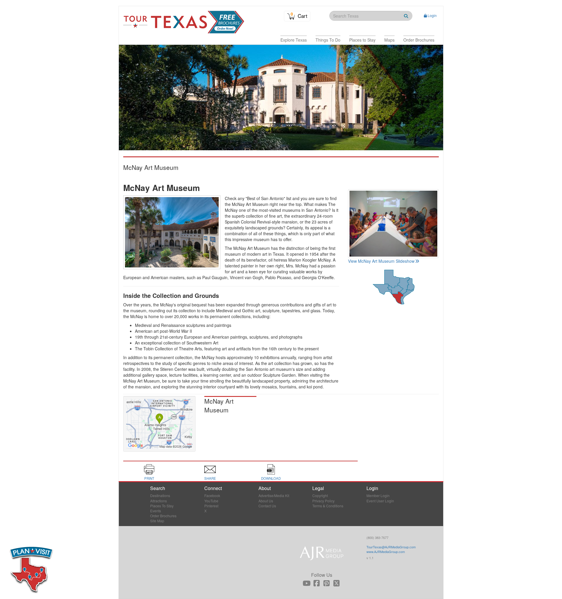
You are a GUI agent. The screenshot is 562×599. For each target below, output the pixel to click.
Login (432, 15)
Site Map (157, 520)
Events (155, 510)
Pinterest (211, 505)
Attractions (158, 500)
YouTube (211, 500)
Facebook (212, 495)
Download (271, 478)
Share (210, 478)
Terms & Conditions (327, 505)
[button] (293, 39)
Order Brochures (163, 515)
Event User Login (380, 500)
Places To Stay (162, 505)
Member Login (378, 495)
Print (149, 478)
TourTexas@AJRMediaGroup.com (391, 547)
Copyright (320, 495)
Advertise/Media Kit (273, 495)
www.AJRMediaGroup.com (385, 551)
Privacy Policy (323, 500)
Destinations (160, 495)
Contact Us (267, 505)
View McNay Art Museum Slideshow (381, 261)
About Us (265, 500)
